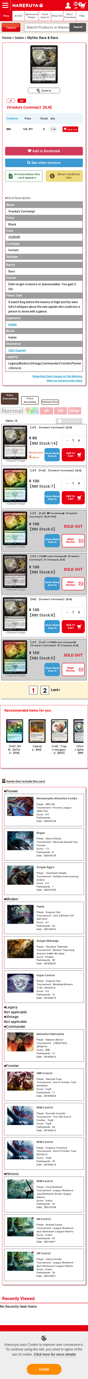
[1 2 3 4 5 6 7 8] (53, 129)
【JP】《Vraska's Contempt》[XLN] (50, 427)
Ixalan (12, 324)
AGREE (44, 1369)
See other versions (46, 163)
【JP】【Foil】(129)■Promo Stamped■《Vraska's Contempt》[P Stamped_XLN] (53, 644)
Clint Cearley (17, 350)
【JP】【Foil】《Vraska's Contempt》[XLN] (55, 470)
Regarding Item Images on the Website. (57, 376)
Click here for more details (55, 1354)
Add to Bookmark (46, 151)
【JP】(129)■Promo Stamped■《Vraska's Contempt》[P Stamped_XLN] (54, 558)
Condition (12, 118)
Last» (55, 690)
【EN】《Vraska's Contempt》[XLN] (50, 599)
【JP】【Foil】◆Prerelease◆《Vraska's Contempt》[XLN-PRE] (53, 515)
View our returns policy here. (65, 380)
